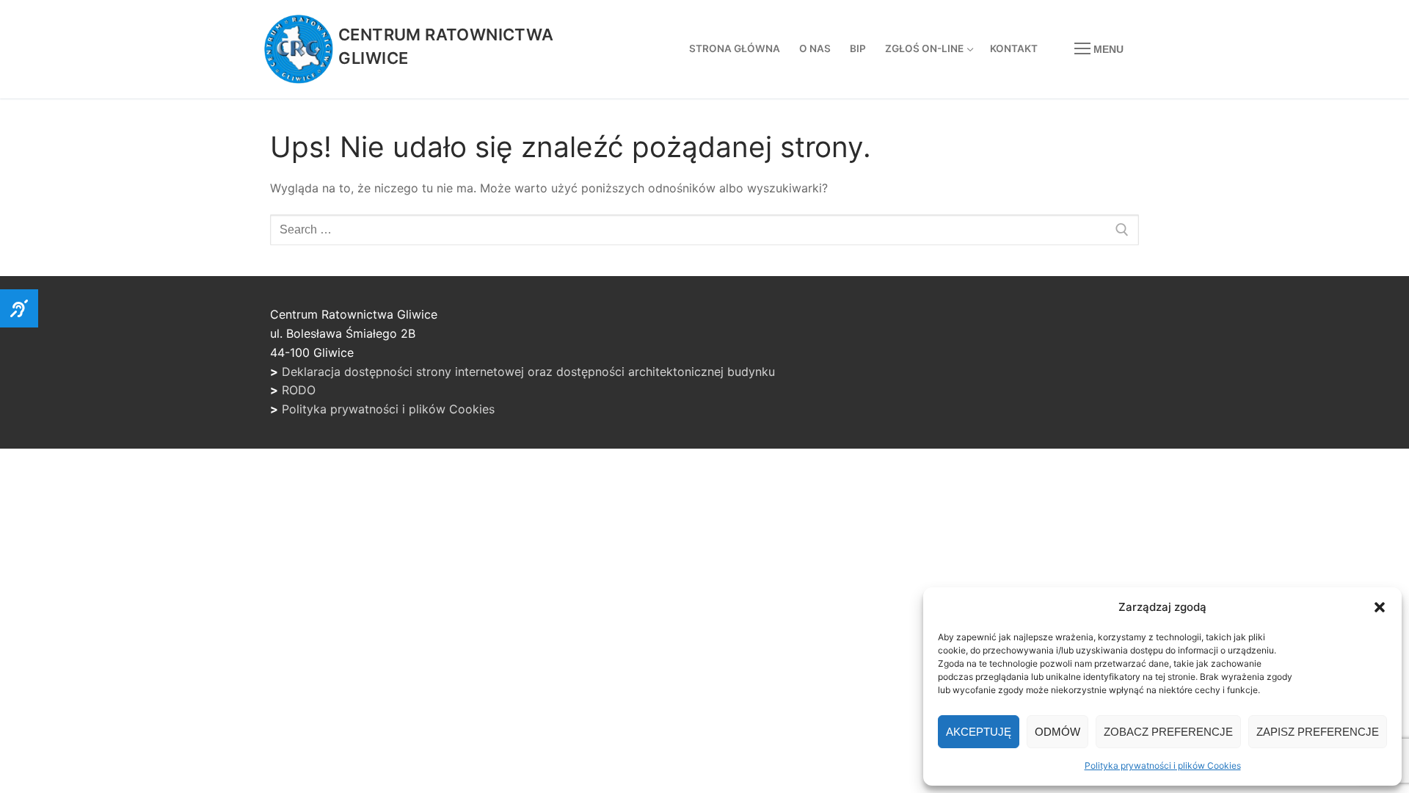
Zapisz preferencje (1317, 731)
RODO (299, 390)
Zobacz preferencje (1168, 731)
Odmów (1057, 731)
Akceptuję (978, 731)
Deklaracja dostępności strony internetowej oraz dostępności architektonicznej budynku (528, 371)
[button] (1379, 607)
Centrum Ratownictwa (446, 34)
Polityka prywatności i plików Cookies (1163, 765)
